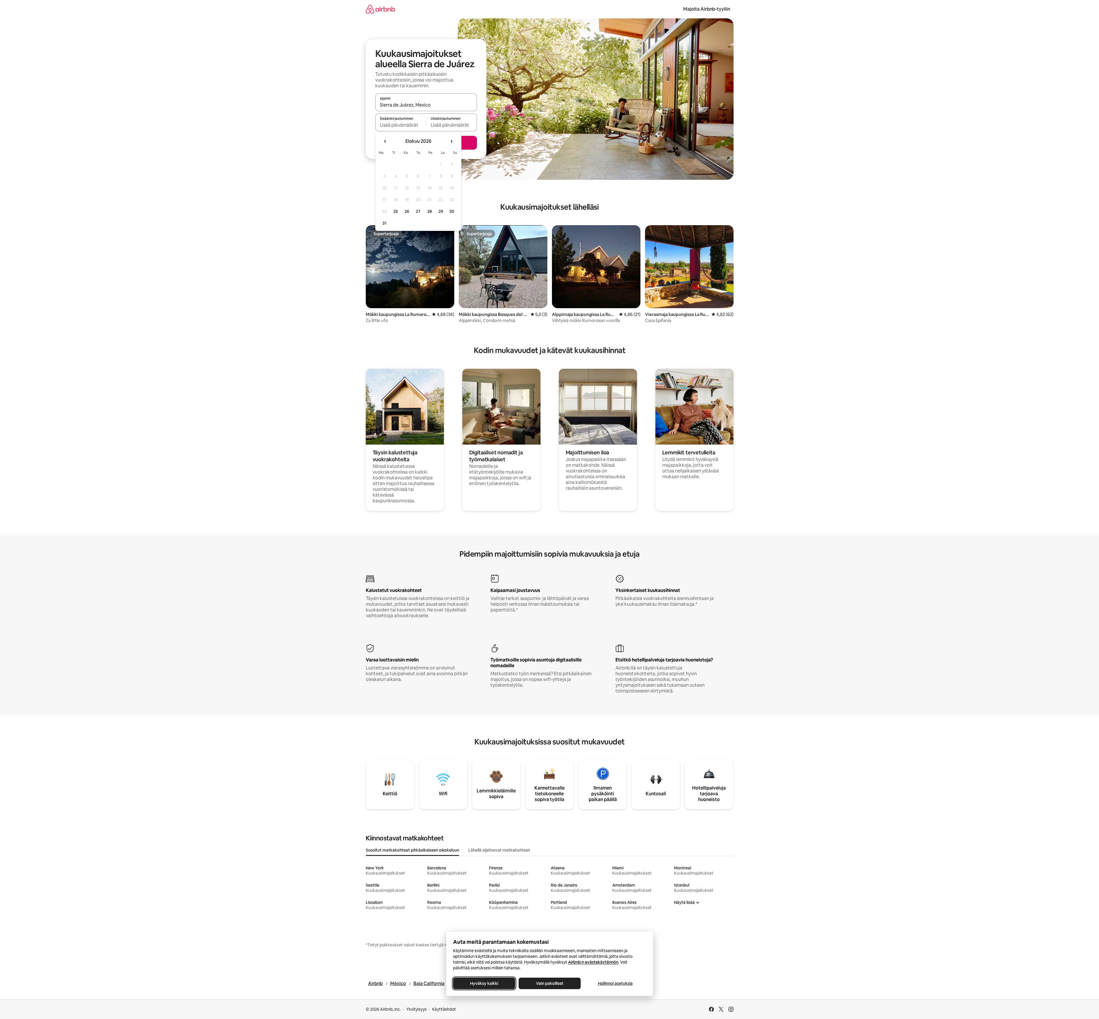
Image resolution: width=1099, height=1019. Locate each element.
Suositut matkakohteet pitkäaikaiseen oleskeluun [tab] (412, 850)
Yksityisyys (416, 1009)
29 (440, 211)
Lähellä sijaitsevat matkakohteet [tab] (499, 850)
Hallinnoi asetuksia (615, 983)
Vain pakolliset (549, 983)
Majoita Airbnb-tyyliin (706, 9)
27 (418, 211)
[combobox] (426, 104)
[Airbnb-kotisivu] (380, 9)
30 (451, 211)
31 (384, 223)
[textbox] (400, 124)
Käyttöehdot (444, 1009)
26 (407, 211)
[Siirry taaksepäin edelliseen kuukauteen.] (385, 141)
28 (429, 211)
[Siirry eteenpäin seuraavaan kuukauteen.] (451, 141)
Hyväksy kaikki (484, 983)
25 (395, 211)
